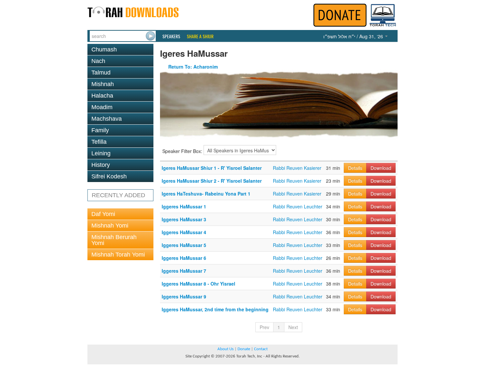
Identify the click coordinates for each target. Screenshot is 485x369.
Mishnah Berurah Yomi (114, 240)
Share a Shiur (200, 36)
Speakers (171, 36)
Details (355, 168)
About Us (225, 349)
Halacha (102, 95)
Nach (98, 61)
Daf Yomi (103, 214)
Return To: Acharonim (193, 66)
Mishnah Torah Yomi (118, 254)
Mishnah (102, 84)
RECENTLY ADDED (118, 195)
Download (381, 168)
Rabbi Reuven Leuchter (297, 206)
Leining (101, 153)
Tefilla (99, 141)
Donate (244, 349)
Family (100, 130)
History (100, 165)
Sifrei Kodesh (109, 176)
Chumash (104, 49)
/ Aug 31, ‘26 (353, 36)
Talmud (101, 72)
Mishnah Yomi (109, 225)
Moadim (102, 107)
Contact (261, 349)
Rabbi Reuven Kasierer (297, 168)
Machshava (106, 118)
